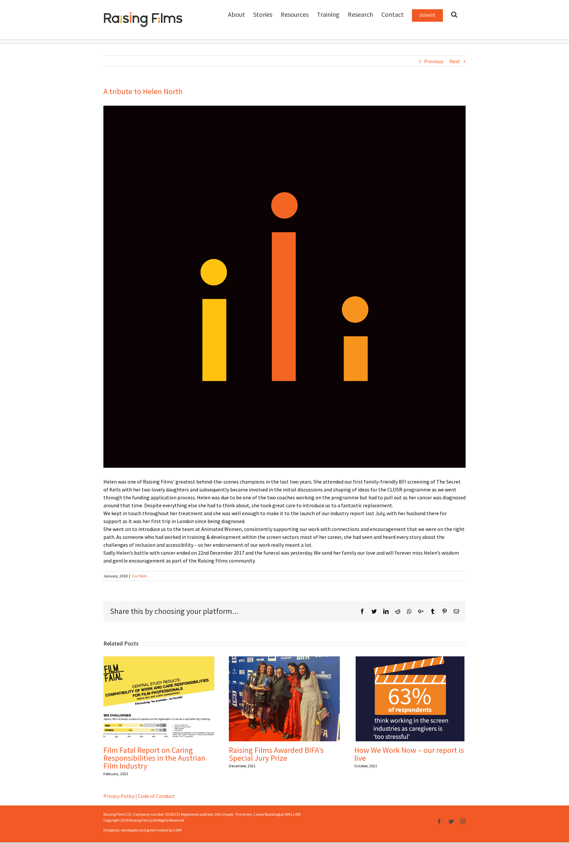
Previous (434, 61)
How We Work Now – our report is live (409, 754)
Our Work (139, 575)
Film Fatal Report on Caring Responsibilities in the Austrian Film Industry (154, 758)
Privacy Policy (118, 796)
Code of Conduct (156, 796)
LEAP (178, 830)
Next (454, 61)
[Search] (454, 14)
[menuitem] (236, 14)
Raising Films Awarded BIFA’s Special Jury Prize (276, 754)
